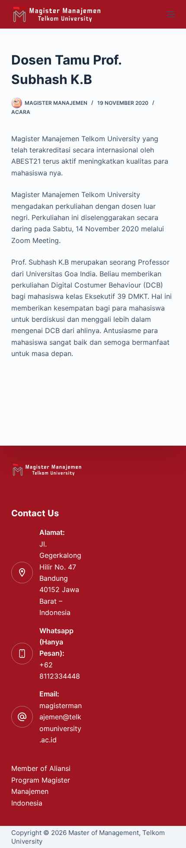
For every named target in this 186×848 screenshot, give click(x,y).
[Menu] (171, 14)
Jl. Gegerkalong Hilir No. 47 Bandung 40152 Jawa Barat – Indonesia (60, 578)
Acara (20, 112)
